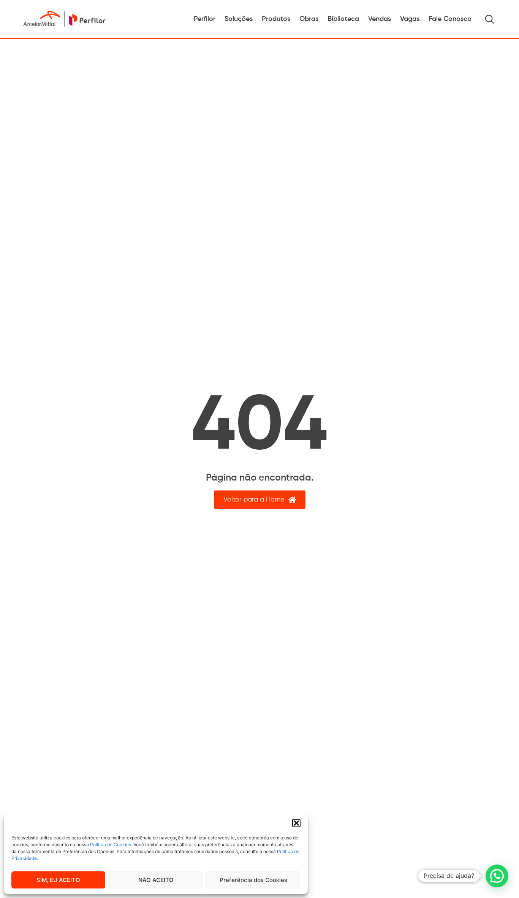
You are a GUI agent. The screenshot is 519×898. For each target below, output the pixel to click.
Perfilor (204, 19)
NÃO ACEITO (156, 880)
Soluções (239, 19)
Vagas (409, 19)
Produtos (276, 19)
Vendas (379, 19)
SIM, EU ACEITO (58, 880)
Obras (308, 19)
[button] (296, 823)
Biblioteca (343, 19)
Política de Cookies (110, 844)
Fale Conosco (450, 19)
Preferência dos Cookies (253, 880)
